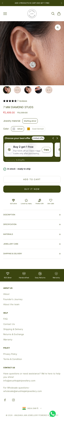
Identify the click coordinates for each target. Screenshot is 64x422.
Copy (46, 149)
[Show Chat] (53, 414)
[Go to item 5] (49, 90)
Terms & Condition (12, 359)
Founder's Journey (12, 299)
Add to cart (32, 179)
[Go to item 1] (7, 90)
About (6, 294)
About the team (11, 304)
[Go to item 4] (38, 90)
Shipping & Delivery (13, 329)
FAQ (5, 318)
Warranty (7, 339)
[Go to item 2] (17, 90)
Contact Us (9, 324)
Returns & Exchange (13, 334)
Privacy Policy (10, 354)
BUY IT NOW (32, 189)
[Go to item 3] (28, 90)
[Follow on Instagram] (13, 400)
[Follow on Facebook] (5, 400)
